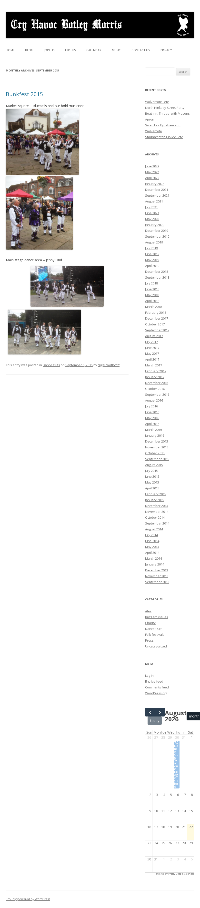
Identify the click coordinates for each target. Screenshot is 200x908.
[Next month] (160, 712)
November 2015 (156, 447)
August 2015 (154, 465)
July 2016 (151, 406)
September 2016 (157, 394)
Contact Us (140, 50)
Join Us (49, 50)
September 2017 (157, 330)
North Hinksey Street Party (164, 107)
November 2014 (156, 511)
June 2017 (152, 347)
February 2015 (155, 494)
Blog (29, 50)
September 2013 (157, 582)
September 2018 (157, 277)
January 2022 (154, 184)
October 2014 (155, 517)
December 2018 (156, 271)
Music (116, 50)
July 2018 (151, 283)
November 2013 (156, 576)
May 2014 (152, 547)
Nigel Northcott (109, 365)
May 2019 (152, 260)
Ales (148, 611)
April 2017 (152, 359)
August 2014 (154, 529)
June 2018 (152, 289)
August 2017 (154, 336)
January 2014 (154, 564)
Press (149, 640)
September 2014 (157, 523)
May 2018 (152, 295)
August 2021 (154, 201)
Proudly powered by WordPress (28, 899)
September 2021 (157, 195)
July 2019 (151, 248)
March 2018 (153, 306)
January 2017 (154, 377)
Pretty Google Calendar (181, 873)
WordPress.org (156, 693)
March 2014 (153, 558)
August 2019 (154, 242)
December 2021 (156, 189)
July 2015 (151, 470)
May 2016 (152, 418)
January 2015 (154, 500)
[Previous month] (150, 712)
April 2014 (152, 552)
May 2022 (152, 172)
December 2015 (156, 441)
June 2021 (152, 213)
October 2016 (155, 388)
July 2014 (151, 535)
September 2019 (157, 236)
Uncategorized (156, 646)
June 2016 (152, 412)
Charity (150, 623)
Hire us (70, 50)
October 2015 (155, 453)
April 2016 (152, 424)
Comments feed (157, 687)
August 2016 (154, 400)
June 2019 (152, 254)
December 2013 (156, 570)
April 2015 (152, 488)
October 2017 (155, 324)
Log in (149, 675)
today (154, 720)
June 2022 (152, 166)
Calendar (93, 50)
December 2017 (156, 318)
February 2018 (155, 312)
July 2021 (151, 207)
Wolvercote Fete (157, 102)
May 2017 (152, 353)
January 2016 (154, 435)
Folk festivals (154, 634)
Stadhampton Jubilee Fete (164, 137)
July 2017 (151, 342)
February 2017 (155, 371)
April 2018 (152, 301)
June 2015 (152, 476)
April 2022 (152, 178)
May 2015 (152, 482)
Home (10, 50)
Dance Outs (51, 365)
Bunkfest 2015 (24, 94)
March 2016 (153, 429)
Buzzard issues (156, 617)
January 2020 (154, 224)
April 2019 (152, 265)
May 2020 (152, 219)
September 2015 (157, 459)
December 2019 (156, 230)
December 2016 (156, 383)
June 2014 (152, 541)
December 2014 (156, 506)
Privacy (166, 50)
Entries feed (154, 681)
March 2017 (153, 365)
